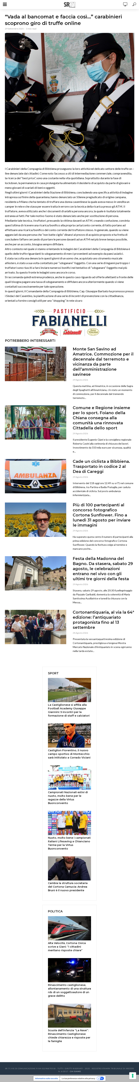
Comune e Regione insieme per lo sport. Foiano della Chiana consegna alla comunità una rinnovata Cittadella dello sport (101, 417)
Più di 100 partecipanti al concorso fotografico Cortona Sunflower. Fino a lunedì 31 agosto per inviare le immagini (101, 515)
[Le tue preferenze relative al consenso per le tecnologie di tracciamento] (132, 1075)
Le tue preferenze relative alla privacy (78, 1078)
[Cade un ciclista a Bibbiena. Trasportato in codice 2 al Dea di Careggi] (35, 476)
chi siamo (75, 1071)
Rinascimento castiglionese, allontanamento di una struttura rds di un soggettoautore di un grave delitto (69, 990)
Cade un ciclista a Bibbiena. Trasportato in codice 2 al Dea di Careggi (101, 466)
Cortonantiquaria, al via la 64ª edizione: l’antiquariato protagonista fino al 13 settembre (103, 620)
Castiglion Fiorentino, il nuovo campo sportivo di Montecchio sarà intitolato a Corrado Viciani (69, 754)
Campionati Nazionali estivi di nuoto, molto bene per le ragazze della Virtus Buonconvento (68, 798)
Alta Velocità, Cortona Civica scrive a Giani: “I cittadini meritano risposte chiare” (67, 946)
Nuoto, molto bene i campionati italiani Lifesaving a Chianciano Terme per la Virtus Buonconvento (69, 843)
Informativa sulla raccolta (46, 1078)
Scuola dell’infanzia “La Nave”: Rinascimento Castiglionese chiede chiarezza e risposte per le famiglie (69, 1036)
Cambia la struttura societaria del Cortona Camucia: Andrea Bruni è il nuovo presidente (68, 886)
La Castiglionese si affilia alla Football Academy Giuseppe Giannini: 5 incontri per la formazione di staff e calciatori (69, 710)
